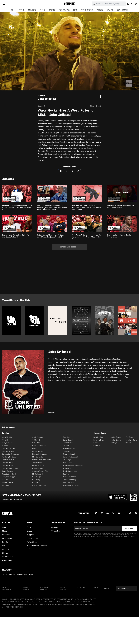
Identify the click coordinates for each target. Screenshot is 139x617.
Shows (5, 553)
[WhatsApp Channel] (107, 513)
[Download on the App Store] (117, 497)
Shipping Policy (33, 538)
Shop (29, 527)
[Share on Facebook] (60, 171)
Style (4, 527)
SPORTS (52, 10)
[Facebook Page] (96, 513)
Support (30, 534)
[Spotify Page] (136, 513)
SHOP (13, 10)
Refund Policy (32, 542)
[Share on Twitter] (66, 171)
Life (3, 546)
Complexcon (7, 557)
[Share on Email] (72, 171)
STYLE (21, 10)
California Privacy (44, 589)
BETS (75, 10)
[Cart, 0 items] (135, 3)
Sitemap (96, 587)
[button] (78, 246)
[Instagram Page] (113, 513)
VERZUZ (100, 10)
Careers (54, 527)
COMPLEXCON (122, 10)
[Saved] (128, 3)
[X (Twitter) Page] (102, 513)
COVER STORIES (87, 10)
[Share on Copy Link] (78, 171)
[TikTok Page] (130, 513)
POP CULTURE (64, 10)
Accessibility (82, 587)
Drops (29, 531)
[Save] (99, 96)
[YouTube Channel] (119, 513)
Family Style (7, 560)
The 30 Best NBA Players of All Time (17, 575)
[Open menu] (4, 4)
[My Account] (132, 3)
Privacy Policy (109, 536)
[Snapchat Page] (124, 513)
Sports (5, 542)
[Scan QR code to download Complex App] (133, 497)
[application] (69, 51)
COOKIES (107, 588)
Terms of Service (124, 536)
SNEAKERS (32, 10)
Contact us (55, 531)
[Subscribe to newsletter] (129, 528)
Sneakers (6, 534)
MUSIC (42, 10)
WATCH (110, 10)
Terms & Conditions (7, 589)
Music (4, 531)
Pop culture (7, 538)
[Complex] (69, 3)
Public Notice (63, 589)
